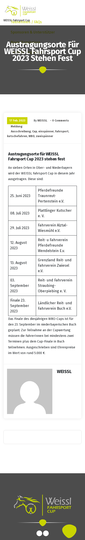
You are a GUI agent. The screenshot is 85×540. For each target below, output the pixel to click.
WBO (31, 136)
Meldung (16, 126)
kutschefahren (17, 136)
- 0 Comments (59, 120)
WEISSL (42, 120)
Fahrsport (61, 131)
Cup (34, 131)
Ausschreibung (21, 131)
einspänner (46, 131)
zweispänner (44, 136)
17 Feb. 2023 (17, 120)
